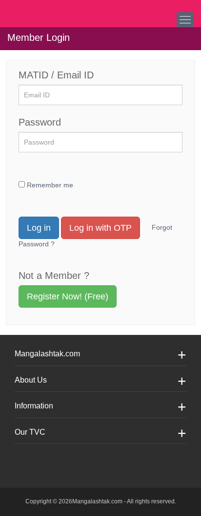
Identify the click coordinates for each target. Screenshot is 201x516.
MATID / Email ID (56, 75)
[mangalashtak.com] (56, 10)
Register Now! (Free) (67, 296)
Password (40, 122)
